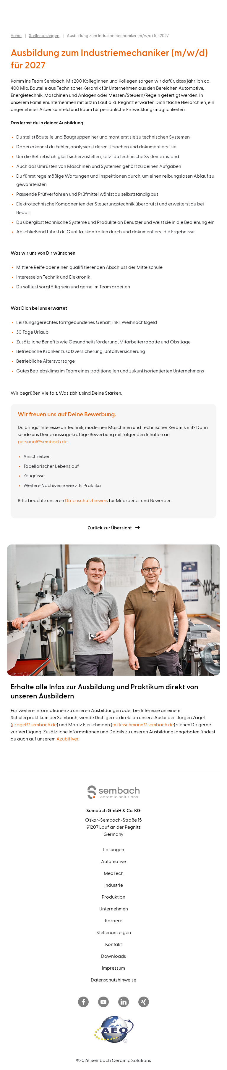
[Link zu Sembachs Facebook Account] (83, 1002)
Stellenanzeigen (44, 36)
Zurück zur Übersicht (109, 528)
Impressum (113, 968)
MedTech (114, 873)
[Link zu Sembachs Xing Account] (143, 1002)
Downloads (113, 956)
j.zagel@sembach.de (34, 724)
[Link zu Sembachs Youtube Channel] (103, 1002)
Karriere (113, 920)
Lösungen (113, 849)
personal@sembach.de (42, 441)
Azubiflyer (67, 739)
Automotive (113, 861)
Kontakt (113, 944)
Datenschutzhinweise (113, 980)
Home (16, 36)
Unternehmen (113, 909)
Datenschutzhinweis (86, 500)
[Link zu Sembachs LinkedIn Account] (123, 1002)
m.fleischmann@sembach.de (143, 724)
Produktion (113, 897)
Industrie (113, 885)
